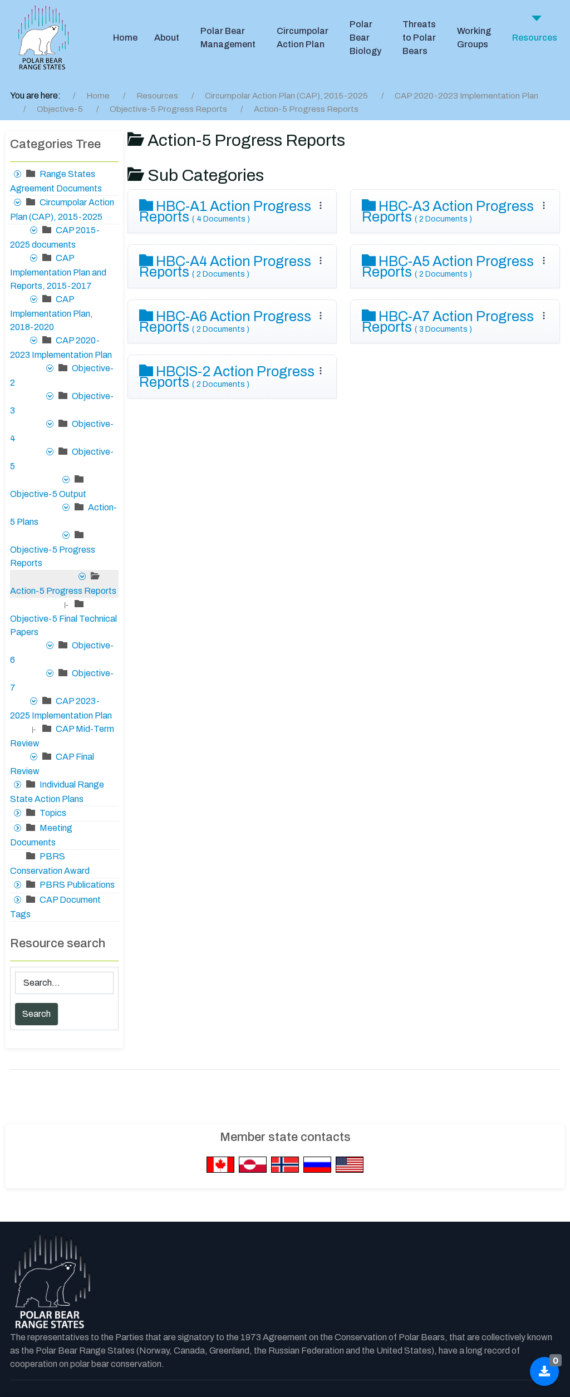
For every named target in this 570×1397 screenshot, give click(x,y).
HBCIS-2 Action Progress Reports (227, 377)
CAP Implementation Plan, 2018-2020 (51, 313)
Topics (53, 813)
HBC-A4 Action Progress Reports (225, 266)
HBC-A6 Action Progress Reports (225, 322)
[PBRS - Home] (43, 37)
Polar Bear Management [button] (227, 37)
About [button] (166, 37)
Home (125, 37)
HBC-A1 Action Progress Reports (225, 211)
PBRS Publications (77, 884)
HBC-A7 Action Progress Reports (448, 322)
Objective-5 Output (48, 494)
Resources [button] (534, 37)
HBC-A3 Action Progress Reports (448, 211)
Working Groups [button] (474, 37)
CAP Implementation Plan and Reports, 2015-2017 (58, 272)
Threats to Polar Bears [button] (419, 37)
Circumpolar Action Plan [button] (302, 37)
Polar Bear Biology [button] (365, 37)
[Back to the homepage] (52, 1281)
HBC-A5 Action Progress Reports (448, 266)
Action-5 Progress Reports (63, 591)
